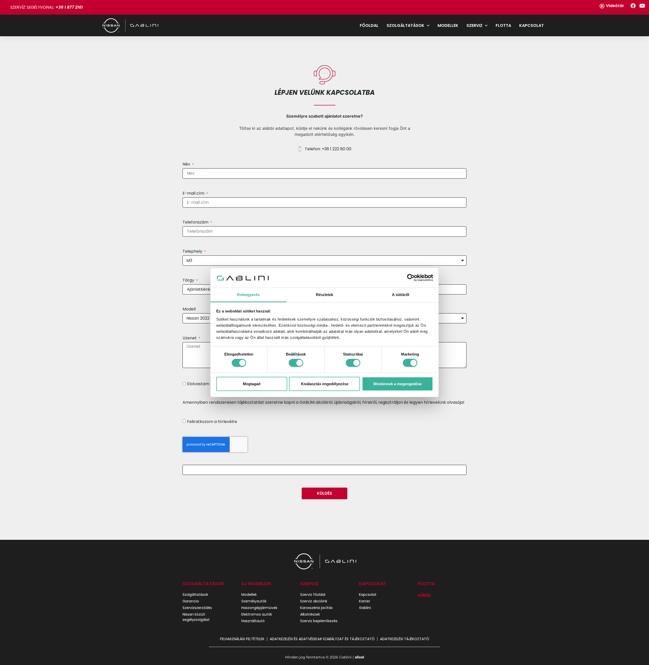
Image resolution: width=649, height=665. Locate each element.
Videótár (615, 6)
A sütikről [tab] (400, 294)
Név (187, 164)
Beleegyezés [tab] (248, 294)
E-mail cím (194, 193)
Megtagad (251, 383)
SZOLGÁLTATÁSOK (203, 583)
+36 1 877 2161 (69, 7)
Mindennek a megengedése (397, 383)
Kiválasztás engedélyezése (324, 383)
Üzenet (190, 338)
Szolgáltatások (405, 25)
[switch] (296, 363)
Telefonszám (196, 222)
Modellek (448, 25)
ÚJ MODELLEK (256, 583)
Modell (189, 309)
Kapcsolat (531, 25)
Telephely (193, 251)
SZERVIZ (309, 583)
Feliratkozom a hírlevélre (212, 421)
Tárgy (189, 280)
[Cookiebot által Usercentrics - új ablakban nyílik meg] (411, 278)
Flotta (503, 25)
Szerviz (474, 25)
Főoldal (369, 25)
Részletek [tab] (324, 294)
